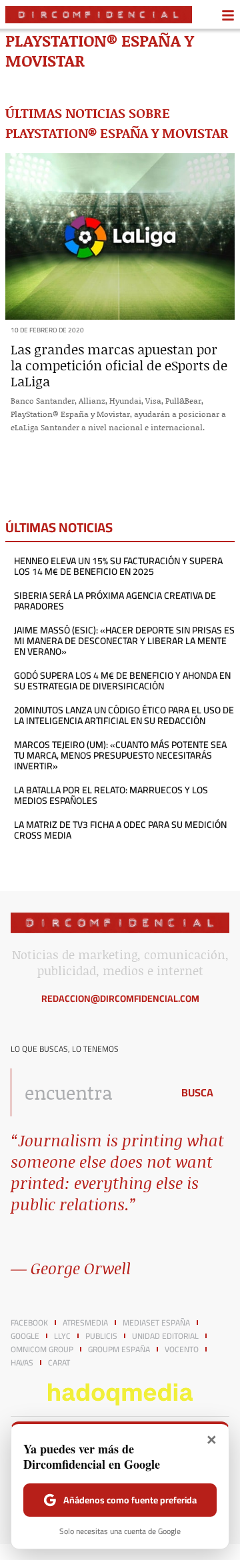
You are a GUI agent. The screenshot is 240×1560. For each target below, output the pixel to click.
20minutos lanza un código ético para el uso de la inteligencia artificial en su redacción (124, 715)
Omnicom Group (42, 1349)
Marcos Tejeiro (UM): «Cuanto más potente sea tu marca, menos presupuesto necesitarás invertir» (120, 755)
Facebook (29, 1323)
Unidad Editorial (165, 1336)
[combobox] (88, 1092)
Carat (59, 1362)
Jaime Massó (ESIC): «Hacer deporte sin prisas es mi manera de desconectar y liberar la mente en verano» (124, 640)
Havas (22, 1362)
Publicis (101, 1336)
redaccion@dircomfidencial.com (120, 998)
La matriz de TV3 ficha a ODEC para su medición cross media (120, 830)
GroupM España (119, 1349)
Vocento (182, 1349)
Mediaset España (156, 1323)
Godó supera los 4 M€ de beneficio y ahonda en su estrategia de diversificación (122, 681)
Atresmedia (85, 1323)
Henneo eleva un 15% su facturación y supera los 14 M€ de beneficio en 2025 (118, 566)
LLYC (62, 1336)
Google (25, 1336)
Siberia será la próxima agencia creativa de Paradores (115, 601)
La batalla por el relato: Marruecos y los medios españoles (111, 795)
